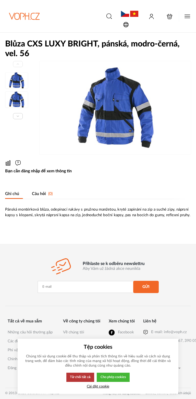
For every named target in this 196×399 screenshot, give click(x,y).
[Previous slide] (18, 64)
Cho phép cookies (113, 377)
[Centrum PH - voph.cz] (24, 16)
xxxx (125, 10)
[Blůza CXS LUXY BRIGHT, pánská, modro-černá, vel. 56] (115, 107)
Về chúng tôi (73, 332)
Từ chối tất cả (80, 377)
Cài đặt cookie (98, 386)
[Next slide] (18, 116)
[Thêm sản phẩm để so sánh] (8, 163)
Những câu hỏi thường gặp (30, 332)
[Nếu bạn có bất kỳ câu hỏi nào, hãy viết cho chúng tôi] (18, 163)
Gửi (146, 287)
